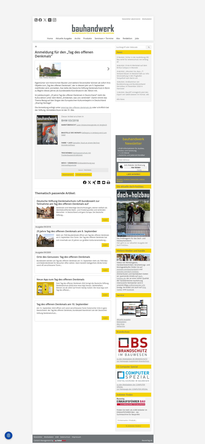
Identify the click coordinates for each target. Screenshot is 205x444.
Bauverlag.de (147, 440)
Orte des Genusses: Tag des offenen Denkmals (63, 256)
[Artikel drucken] (108, 182)
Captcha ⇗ (142, 170)
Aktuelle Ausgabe (64, 38)
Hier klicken (135, 167)
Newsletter (38, 437)
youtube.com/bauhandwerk (128, 269)
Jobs (137, 38)
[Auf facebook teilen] (84, 183)
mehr (105, 220)
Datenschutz (65, 437)
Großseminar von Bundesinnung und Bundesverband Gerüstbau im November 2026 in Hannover (131, 85)
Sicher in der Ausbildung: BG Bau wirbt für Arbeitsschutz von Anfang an (133, 59)
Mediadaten (147, 19)
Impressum (76, 437)
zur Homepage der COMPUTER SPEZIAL (132, 389)
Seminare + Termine (104, 38)
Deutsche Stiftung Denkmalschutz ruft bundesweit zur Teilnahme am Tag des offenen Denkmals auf (68, 202)
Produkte (87, 38)
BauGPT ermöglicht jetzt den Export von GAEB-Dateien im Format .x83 (133, 93)
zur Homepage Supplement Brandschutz (133, 361)
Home (50, 38)
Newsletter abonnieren (131, 19)
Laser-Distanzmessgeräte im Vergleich (92, 125)
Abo (118, 38)
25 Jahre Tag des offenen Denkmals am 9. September (67, 231)
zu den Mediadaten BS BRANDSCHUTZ (132, 359)
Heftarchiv (121, 326)
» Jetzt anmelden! (133, 174)
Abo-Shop (120, 324)
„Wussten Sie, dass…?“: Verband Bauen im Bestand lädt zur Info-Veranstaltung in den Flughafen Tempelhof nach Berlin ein (133, 74)
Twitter (119, 289)
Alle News (121, 99)
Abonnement (68, 174)
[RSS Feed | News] (36, 20)
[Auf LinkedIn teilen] (99, 183)
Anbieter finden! (134, 426)
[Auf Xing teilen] (94, 183)
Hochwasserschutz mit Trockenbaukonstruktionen (76, 154)
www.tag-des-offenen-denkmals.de (76, 107)
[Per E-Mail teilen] (103, 182)
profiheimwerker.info (136, 285)
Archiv (77, 38)
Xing (144, 287)
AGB (57, 437)
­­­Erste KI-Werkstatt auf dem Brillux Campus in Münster (132, 66)
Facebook (130, 289)
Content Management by (44, 440)
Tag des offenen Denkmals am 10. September (62, 304)
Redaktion (127, 38)
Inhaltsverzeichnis (83, 174)
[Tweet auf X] (89, 183)
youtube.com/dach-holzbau (128, 271)
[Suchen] (149, 47)
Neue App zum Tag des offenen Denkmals (60, 279)
